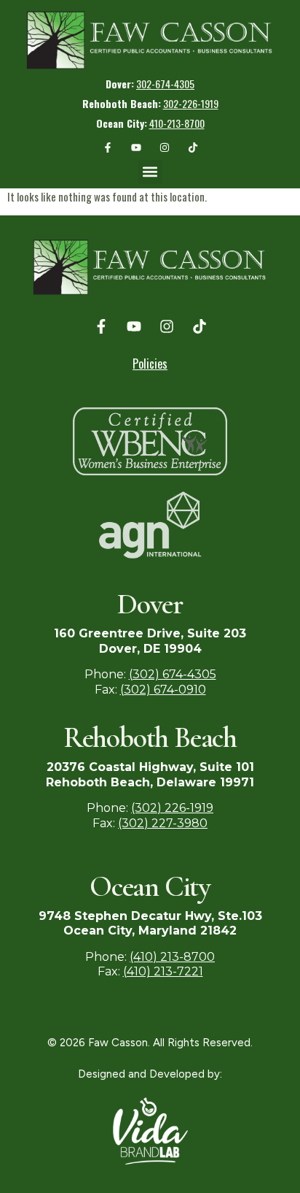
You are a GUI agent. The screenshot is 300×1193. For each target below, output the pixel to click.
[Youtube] (136, 147)
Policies (150, 363)
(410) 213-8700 (172, 957)
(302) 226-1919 (172, 808)
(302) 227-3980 (163, 823)
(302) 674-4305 (172, 674)
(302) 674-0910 (163, 690)
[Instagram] (164, 147)
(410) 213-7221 (163, 971)
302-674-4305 (165, 83)
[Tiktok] (193, 147)
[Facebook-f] (107, 147)
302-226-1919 (190, 103)
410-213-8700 (177, 123)
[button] (40, 71)
